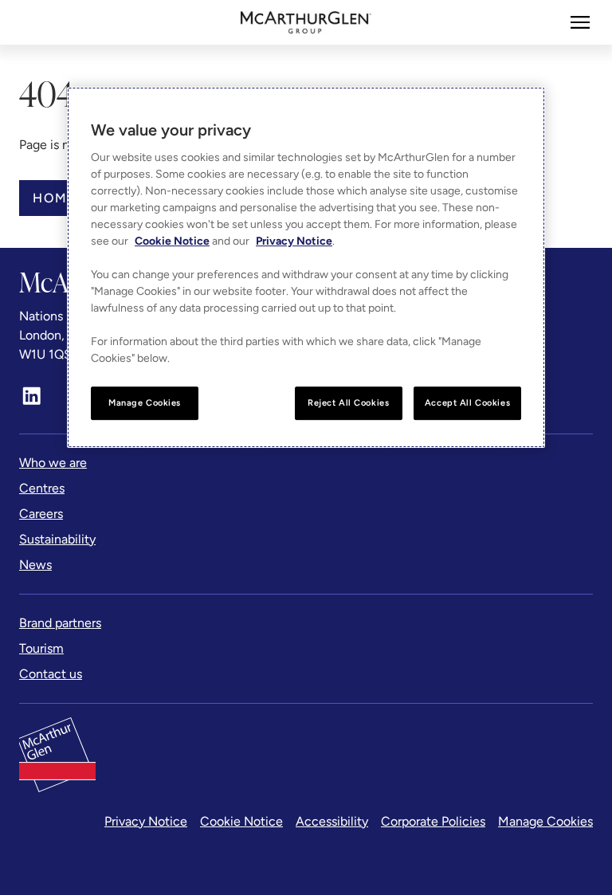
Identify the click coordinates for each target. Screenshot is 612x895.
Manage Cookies (545, 821)
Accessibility (332, 821)
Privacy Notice (145, 821)
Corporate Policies (433, 821)
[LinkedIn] (32, 396)
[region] (306, 268)
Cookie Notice (241, 821)
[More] (580, 22)
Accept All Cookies (467, 403)
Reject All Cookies (348, 403)
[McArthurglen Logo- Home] (306, 22)
